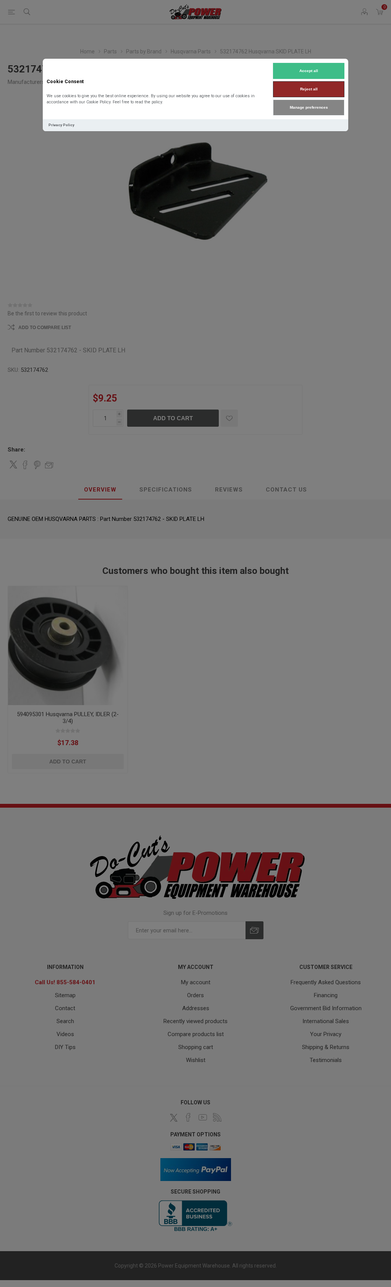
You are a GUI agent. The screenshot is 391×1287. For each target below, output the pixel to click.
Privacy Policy (61, 125)
